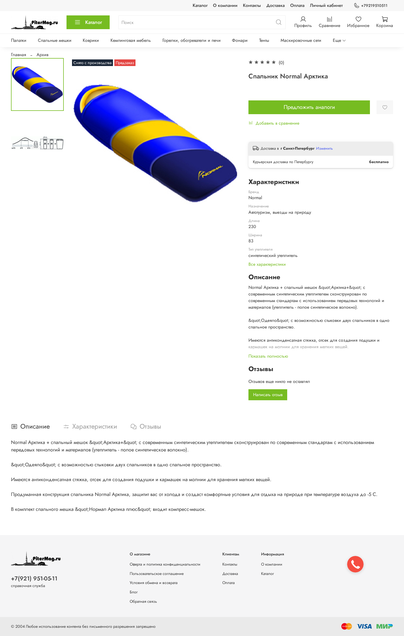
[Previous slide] (81, 142)
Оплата (297, 5)
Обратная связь (143, 601)
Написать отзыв (268, 394)
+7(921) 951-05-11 (34, 578)
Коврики (91, 40)
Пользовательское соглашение (157, 573)
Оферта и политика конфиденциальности (165, 564)
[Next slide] (229, 142)
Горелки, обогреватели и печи (191, 40)
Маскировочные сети (301, 40)
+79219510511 (374, 5)
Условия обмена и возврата (154, 582)
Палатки (18, 40)
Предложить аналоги (309, 107)
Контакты (252, 5)
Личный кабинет (326, 5)
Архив (42, 54)
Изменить (324, 148)
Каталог (200, 5)
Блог (134, 592)
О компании (225, 5)
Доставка (275, 5)
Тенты (264, 40)
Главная (18, 54)
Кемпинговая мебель (130, 40)
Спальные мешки (54, 40)
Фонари (240, 40)
